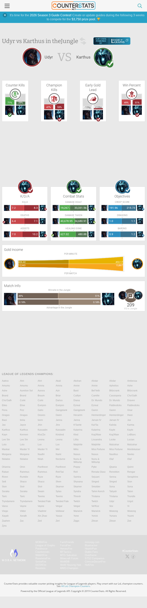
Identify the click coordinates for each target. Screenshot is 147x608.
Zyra (4, 525)
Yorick (94, 516)
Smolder (95, 486)
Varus (5, 506)
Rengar (131, 472)
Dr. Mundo (96, 400)
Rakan (5, 472)
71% (9, 102)
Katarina (78, 429)
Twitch (77, 501)
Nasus (77, 454)
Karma (130, 424)
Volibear (60, 511)
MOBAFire (41, 542)
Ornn (22, 467)
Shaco (23, 481)
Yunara (113, 516)
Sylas (58, 491)
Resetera (40, 568)
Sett (4, 481)
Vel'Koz (95, 506)
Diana (77, 400)
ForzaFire (65, 545)
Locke (112, 439)
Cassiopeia (115, 395)
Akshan (77, 381)
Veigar (59, 506)
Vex (111, 506)
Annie (77, 385)
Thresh (77, 496)
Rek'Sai (60, 472)
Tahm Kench (98, 491)
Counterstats (42, 551)
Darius (59, 400)
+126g (98, 107)
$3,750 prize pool (83, 19)
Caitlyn (77, 395)
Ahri (22, 381)
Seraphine (132, 477)
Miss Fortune (98, 449)
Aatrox (5, 381)
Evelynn (42, 405)
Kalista (112, 424)
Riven (5, 477)
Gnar (129, 410)
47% (48, 107)
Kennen (24, 434)
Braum (41, 395)
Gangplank (61, 410)
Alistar (94, 381)
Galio (40, 410)
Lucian (130, 439)
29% (20, 102)
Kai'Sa (94, 424)
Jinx (58, 424)
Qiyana (113, 467)
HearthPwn (91, 548)
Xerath (23, 516)
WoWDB (64, 561)
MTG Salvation (68, 555)
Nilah (40, 459)
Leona (41, 439)
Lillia (76, 439)
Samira (77, 477)
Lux (40, 444)
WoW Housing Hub (70, 564)
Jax (129, 420)
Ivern (40, 420)
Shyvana (78, 481)
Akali (58, 381)
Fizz (22, 410)
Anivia (41, 385)
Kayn (4, 434)
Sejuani (95, 477)
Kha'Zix (41, 434)
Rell (76, 472)
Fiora (4, 410)
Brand (5, 395)
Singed (95, 481)
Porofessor (41, 548)
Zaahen (6, 520)
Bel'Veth (95, 390)
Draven (131, 400)
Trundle (131, 496)
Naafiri (41, 454)
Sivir (22, 486)
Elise (22, 405)
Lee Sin (6, 439)
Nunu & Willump (78, 460)
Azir (58, 390)
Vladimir (42, 511)
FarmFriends (67, 542)
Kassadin (42, 429)
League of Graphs (45, 545)
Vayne (23, 506)
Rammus (24, 472)
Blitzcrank (114, 390)
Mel (58, 449)
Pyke (94, 467)
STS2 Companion (94, 558)
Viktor (23, 511)
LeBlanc (131, 434)
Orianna (6, 467)
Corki (22, 400)
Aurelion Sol (26, 390)
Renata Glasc (98, 472)
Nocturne (60, 459)
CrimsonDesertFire (95, 561)
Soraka (5, 491)
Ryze (40, 477)
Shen (58, 481)
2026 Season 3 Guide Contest (50, 15)
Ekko (4, 405)
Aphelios (113, 385)
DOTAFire (40, 564)
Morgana (6, 454)
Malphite (78, 444)
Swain (41, 491)
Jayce (23, 424)
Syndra (77, 491)
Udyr (111, 501)
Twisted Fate (44, 501)
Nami (58, 454)
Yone (76, 516)
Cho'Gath (132, 395)
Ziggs (76, 520)
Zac (22, 520)
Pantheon (43, 467)
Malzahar (114, 444)
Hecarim (78, 415)
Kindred (60, 434)
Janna (59, 420)
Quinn (130, 467)
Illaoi (4, 420)
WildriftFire (41, 555)
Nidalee (6, 459)
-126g (87, 107)
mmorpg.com (92, 542)
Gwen (59, 415)
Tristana (95, 496)
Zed (40, 520)
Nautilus (113, 454)
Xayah (5, 516)
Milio (76, 449)
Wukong (113, 511)
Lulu (4, 444)
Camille (95, 395)
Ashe (130, 385)
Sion (129, 481)
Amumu (6, 385)
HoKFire (89, 564)
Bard (76, 390)
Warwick (78, 511)
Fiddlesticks (115, 405)
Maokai (6, 449)
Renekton (114, 472)
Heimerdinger (98, 415)
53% (59, 107)
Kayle (112, 429)
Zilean (94, 520)
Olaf (111, 459)
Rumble (24, 477)
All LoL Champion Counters (75, 586)
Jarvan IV (96, 420)
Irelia (22, 420)
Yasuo (59, 516)
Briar (58, 395)
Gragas (6, 415)
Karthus (6, 429)
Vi (128, 506)
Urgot (130, 501)
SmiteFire (40, 561)
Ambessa (132, 381)
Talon (130, 491)
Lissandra (96, 439)
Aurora (41, 390)
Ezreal (77, 405)
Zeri (58, 520)
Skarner (60, 486)
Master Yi (25, 449)
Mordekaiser (133, 449)
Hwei (130, 415)
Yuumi (130, 516)
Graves (41, 415)
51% (137, 102)
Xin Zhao (42, 516)
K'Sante (78, 424)
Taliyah (113, 491)
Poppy (77, 467)
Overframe (90, 555)
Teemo (41, 496)
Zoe (129, 520)
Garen (94, 410)
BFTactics (65, 551)
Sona (112, 486)
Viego (5, 511)
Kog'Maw (96, 434)
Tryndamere (8, 501)
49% (126, 102)
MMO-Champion (69, 568)
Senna (112, 477)
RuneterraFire (42, 558)
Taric (4, 496)
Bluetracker (91, 545)
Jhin (40, 424)
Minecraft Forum (69, 558)
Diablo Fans (91, 551)
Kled (76, 434)
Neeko (130, 454)
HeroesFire (66, 548)
